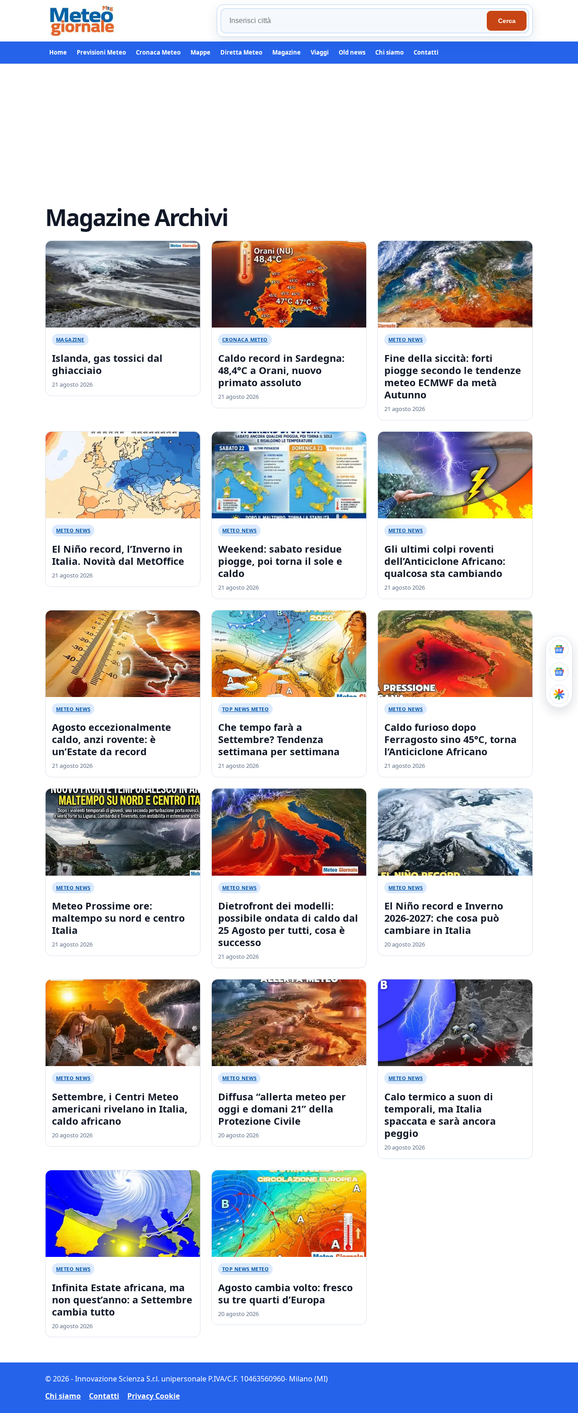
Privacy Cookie (153, 1396)
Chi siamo (389, 52)
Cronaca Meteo (158, 52)
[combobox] (355, 21)
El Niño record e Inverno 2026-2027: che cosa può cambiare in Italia (443, 918)
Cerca (507, 20)
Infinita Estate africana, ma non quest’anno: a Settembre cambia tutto (122, 1299)
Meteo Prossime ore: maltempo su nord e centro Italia (118, 918)
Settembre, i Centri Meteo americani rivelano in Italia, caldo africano (119, 1108)
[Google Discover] (559, 694)
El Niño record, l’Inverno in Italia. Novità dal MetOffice (118, 555)
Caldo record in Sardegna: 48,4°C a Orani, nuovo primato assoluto (281, 370)
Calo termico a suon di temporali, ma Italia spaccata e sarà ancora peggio (440, 1114)
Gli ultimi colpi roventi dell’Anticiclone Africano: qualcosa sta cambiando (444, 561)
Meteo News (405, 339)
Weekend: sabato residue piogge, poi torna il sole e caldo (280, 561)
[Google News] (559, 671)
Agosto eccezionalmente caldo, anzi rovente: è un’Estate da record (111, 739)
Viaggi (320, 52)
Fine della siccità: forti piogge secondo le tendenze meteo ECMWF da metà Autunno (452, 376)
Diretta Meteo (241, 52)
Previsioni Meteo (101, 52)
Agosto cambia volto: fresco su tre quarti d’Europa (285, 1293)
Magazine (286, 52)
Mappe (200, 52)
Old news (352, 52)
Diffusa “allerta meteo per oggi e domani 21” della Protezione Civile (282, 1108)
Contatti (426, 52)
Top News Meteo (245, 709)
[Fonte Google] (559, 649)
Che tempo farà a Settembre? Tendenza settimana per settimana (279, 739)
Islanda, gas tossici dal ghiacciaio (107, 364)
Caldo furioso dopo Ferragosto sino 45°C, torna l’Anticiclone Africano (450, 739)
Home (58, 52)
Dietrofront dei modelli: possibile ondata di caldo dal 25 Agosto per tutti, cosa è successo (288, 924)
